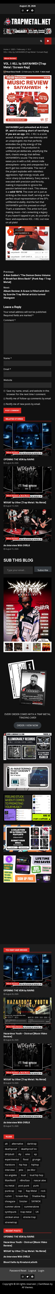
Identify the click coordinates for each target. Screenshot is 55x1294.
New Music (25, 496)
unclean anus (12, 1217)
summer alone (12, 1206)
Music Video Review (14, 1027)
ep (35, 1154)
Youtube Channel (48, 41)
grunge (36, 1159)
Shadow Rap (38, 1196)
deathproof (11, 1149)
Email (7, 369)
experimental (12, 1159)
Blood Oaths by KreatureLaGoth (20, 1262)
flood (25, 1159)
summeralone (31, 1206)
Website (8, 380)
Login (41, 1270)
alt (6, 1143)
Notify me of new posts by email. (23, 404)
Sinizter (23, 1201)
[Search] (41, 41)
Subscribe (43, 570)
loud (23, 1175)
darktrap (32, 1143)
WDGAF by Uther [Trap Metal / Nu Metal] (27, 482)
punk (36, 1185)
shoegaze (10, 1201)
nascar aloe (40, 1180)
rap (20, 1190)
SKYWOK (36, 1201)
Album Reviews (10, 58)
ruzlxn (8, 1196)
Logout (32, 1270)
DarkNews (44, 1284)
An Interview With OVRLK (27, 525)
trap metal (25, 1211)
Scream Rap (22, 1196)
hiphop (35, 1164)
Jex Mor (31, 1169)
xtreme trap (29, 1217)
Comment (10, 320)
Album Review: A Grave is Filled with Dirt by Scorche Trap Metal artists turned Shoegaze (26, 292)
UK (37, 1211)
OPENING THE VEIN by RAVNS (27, 439)
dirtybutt (9, 1154)
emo (27, 1154)
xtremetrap (11, 1222)
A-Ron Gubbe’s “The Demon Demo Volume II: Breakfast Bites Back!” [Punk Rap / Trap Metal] (27, 277)
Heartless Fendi (13, 72)
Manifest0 (10, 1180)
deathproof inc (29, 1149)
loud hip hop (36, 1175)
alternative (17, 1143)
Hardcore (10, 1164)
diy (19, 1154)
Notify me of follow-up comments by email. (28, 398)
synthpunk (10, 1211)
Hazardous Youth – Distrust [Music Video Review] (27, 1014)
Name (8, 358)
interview (10, 1169)
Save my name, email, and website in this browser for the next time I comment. (27, 392)
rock (43, 1190)
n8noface (25, 1180)
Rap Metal (31, 1190)
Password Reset (18, 1270)
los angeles (11, 1175)
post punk (23, 1185)
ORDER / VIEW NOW (27, 725)
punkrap (9, 1190)
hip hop (23, 1164)
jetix (21, 1169)
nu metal (9, 1185)
